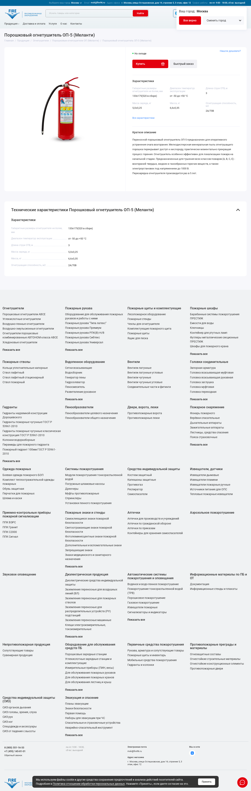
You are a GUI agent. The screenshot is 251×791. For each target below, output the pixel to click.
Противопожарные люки (143, 417)
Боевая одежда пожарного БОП (23, 475)
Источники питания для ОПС (208, 489)
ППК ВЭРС (9, 522)
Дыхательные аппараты (206, 422)
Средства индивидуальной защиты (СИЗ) (29, 699)
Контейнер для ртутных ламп (208, 332)
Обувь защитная (13, 488)
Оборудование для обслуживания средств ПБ (90, 646)
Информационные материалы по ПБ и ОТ (218, 576)
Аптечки (133, 512)
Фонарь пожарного (202, 413)
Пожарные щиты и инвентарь (146, 655)
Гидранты (10, 407)
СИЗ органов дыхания (17, 707)
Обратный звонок (13, 755)
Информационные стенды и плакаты (213, 588)
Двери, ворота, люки (142, 407)
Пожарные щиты (138, 333)
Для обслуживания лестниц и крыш (88, 682)
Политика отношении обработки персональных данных (89, 783)
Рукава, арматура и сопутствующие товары (155, 650)
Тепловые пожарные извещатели (211, 494)
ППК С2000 (10, 531)
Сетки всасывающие (78, 367)
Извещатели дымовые (204, 475)
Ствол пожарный (14, 382)
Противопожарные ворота (144, 413)
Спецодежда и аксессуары (20, 726)
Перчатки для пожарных (19, 493)
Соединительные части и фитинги (149, 386)
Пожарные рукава (78, 308)
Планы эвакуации (76, 703)
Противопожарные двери (206, 668)
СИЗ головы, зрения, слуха (20, 712)
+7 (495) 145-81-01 (14, 751)
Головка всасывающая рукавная (211, 377)
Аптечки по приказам (141, 528)
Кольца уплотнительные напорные (25, 367)
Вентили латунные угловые (145, 372)
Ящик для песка (137, 338)
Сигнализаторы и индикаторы (147, 612)
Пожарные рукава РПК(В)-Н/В (84, 332)
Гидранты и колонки (140, 664)
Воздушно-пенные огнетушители (23, 323)
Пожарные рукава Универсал (84, 342)
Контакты (76, 23)
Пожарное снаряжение (207, 407)
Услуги (53, 23)
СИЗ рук (8, 716)
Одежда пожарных (17, 469)
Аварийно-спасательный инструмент (89, 727)
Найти (140, 13)
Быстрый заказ (184, 63)
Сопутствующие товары (18, 650)
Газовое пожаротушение (143, 602)
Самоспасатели (137, 494)
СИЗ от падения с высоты (19, 731)
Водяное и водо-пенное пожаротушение (153, 584)
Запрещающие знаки (78, 550)
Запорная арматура (203, 367)
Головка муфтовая (202, 386)
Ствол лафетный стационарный (23, 377)
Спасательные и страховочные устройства (92, 722)
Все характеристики (143, 118)
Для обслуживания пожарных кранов (89, 677)
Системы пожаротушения (84, 469)
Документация (199, 584)
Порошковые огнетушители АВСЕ (24, 314)
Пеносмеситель (75, 386)
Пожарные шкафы (204, 308)
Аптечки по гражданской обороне (149, 523)
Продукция (10, 23)
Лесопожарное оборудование (146, 314)
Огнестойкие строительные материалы (215, 658)
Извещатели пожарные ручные (210, 484)
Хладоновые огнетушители (20, 342)
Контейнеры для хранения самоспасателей (155, 533)
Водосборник (73, 372)
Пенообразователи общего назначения (90, 417)
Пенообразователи (79, 407)
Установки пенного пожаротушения (88, 503)
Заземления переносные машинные (88, 620)
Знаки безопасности (78, 708)
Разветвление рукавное (80, 391)
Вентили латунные (139, 367)
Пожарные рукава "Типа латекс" (85, 323)
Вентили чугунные (139, 377)
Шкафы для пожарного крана (209, 346)
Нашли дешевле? (230, 50)
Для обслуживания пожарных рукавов (90, 672)
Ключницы (197, 327)
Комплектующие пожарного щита (149, 328)
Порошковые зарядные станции (86, 654)
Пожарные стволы (16, 362)
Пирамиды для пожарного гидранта (26, 444)
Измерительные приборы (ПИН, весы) (89, 667)
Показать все (11, 349)
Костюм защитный (139, 475)
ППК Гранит (10, 527)
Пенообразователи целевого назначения (91, 413)
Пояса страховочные (203, 437)
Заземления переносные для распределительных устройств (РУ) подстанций (88, 611)
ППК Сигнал (10, 536)
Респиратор (135, 489)
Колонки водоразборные (19, 439)
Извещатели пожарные (142, 607)
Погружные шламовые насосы (85, 483)
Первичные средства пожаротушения (155, 644)
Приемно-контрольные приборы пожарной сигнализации (27, 514)
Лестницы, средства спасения (209, 432)
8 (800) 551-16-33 (14, 747)
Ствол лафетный (13, 372)
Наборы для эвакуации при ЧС (85, 718)
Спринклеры (73, 498)
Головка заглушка (202, 382)
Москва (64, 3)
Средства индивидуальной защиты (153, 469)
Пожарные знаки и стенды (85, 512)
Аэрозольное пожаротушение (212, 512)
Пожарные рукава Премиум (83, 327)
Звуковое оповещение (19, 574)
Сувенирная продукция (18, 655)
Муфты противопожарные (82, 493)
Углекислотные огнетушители (22, 319)
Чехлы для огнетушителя (143, 323)
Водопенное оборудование (85, 362)
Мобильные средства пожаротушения (152, 660)
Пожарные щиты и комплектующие (154, 308)
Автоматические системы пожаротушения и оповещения (150, 576)
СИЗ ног (8, 721)
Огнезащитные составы (205, 654)
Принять (207, 781)
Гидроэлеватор (75, 382)
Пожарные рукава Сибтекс (82, 337)
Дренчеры (71, 488)
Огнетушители (13, 308)
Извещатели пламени (204, 479)
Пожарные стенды (139, 319)
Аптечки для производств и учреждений (153, 518)
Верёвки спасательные (205, 417)
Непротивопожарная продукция (26, 644)
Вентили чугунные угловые (144, 382)
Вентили (133, 362)
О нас (63, 23)
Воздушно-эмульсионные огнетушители (28, 328)
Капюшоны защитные (141, 479)
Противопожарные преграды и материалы (213, 646)
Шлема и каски (12, 498)
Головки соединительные (209, 362)
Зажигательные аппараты (207, 427)
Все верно (189, 20)
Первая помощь (75, 713)
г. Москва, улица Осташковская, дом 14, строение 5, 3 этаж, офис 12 (156, 3)
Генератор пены (75, 377)
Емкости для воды (202, 323)
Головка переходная (203, 391)
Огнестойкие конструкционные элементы (217, 663)
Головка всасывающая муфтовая (212, 372)
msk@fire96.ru (98, 2)
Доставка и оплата (34, 23)
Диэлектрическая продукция (86, 574)
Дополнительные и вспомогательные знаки (93, 545)
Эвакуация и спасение (81, 698)
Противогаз (135, 484)
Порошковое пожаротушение (146, 597)
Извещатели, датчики (206, 469)
